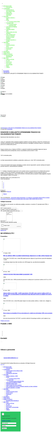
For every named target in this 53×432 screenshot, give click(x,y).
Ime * (2, 208)
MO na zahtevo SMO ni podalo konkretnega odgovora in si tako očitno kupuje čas (27, 255)
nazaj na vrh (3, 230)
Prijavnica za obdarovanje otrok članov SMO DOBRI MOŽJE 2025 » (27, 199)
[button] (2, 117)
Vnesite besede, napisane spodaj (9, 222)
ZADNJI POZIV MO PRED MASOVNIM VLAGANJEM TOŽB (17, 274)
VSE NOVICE (6, 72)
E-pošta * (3, 209)
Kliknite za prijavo (6, 420)
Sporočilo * (3, 221)
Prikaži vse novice (5, 320)
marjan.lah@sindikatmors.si (11, 358)
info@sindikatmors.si (13, 335)
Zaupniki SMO (4, 346)
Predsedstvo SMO (5, 344)
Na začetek (6, 71)
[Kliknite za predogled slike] (21, 128)
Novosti (9, 191)
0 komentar (9, 129)
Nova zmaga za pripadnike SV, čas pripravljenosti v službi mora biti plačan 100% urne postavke (27, 313)
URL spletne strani (5, 211)
